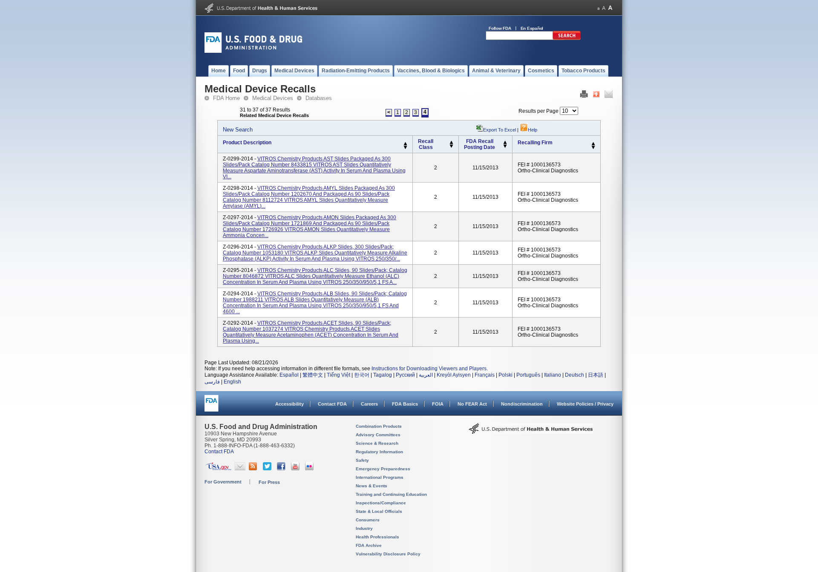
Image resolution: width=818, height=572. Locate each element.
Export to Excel (499, 129)
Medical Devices (272, 98)
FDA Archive (369, 545)
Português (528, 375)
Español (289, 375)
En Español (532, 28)
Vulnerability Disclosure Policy (388, 554)
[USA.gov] (218, 469)
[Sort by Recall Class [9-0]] (451, 146)
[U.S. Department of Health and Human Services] (260, 11)
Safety (362, 460)
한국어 (361, 375)
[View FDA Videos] (296, 469)
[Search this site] (567, 38)
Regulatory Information (379, 451)
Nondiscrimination (522, 403)
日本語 (595, 375)
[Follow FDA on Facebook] (282, 469)
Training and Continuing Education (391, 494)
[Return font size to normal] (603, 8)
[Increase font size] (610, 8)
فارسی (212, 382)
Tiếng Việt (338, 375)
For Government (223, 481)
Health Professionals (377, 537)
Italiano (552, 375)
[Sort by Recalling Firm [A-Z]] (593, 144)
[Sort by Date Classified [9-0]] (505, 146)
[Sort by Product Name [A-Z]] (405, 144)
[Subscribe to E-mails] (240, 469)
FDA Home (226, 98)
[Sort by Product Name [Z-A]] (405, 148)
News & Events (371, 485)
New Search (238, 129)
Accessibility (289, 403)
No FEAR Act (472, 403)
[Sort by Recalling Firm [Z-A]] (593, 148)
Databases (318, 98)
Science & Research (377, 443)
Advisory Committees (378, 434)
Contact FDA (332, 403)
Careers (369, 403)
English (232, 382)
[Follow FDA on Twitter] (268, 469)
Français (485, 375)
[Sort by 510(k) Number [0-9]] (451, 143)
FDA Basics (405, 403)
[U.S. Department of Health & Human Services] (531, 431)
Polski (505, 375)
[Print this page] (584, 96)
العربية (426, 375)
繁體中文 (312, 375)
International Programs (379, 477)
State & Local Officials (379, 511)
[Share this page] (596, 96)
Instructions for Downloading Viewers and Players (429, 369)
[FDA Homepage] (211, 407)
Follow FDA (500, 28)
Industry (364, 528)
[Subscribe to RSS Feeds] (254, 469)
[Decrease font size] (598, 8)
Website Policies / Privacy (585, 403)
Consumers (368, 520)
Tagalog (382, 375)
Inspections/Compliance (381, 502)
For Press (269, 482)
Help (532, 129)
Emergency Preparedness (383, 468)
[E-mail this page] (609, 96)
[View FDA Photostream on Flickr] (310, 469)
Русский (405, 375)
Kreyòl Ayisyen (454, 375)
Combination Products (379, 426)
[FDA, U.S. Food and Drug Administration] (253, 51)
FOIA (438, 403)
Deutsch (574, 375)
